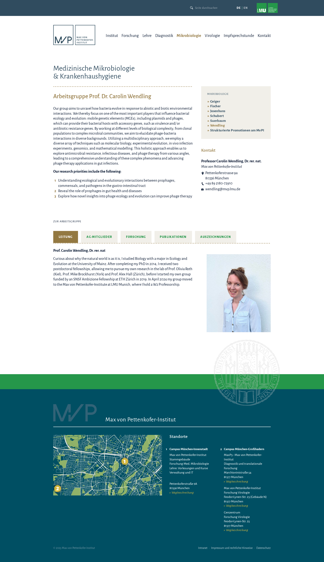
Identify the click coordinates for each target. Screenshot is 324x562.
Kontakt (264, 36)
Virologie (212, 36)
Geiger (215, 101)
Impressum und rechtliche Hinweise (232, 547)
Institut (112, 36)
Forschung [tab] (136, 237)
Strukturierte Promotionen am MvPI (237, 130)
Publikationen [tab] (173, 237)
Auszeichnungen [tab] (215, 237)
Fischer (215, 106)
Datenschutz (263, 547)
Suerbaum (218, 121)
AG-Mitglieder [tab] (99, 237)
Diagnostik (164, 36)
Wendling (217, 125)
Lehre (147, 36)
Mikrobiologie (189, 36)
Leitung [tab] (66, 237)
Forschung (130, 36)
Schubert (217, 116)
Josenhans (217, 111)
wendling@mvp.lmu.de (222, 189)
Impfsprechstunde (239, 36)
